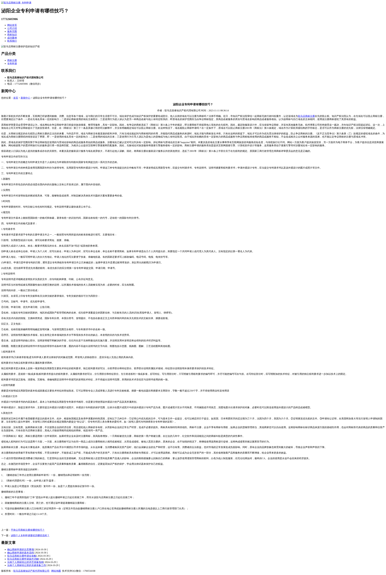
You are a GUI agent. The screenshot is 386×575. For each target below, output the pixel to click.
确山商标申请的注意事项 (20, 549)
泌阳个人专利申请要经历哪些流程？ (30, 535)
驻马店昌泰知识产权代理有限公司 (31, 571)
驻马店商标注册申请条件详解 (23, 559)
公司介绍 (12, 28)
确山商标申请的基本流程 (20, 552)
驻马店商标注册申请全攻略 (21, 556)
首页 (15, 98)
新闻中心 (25, 98)
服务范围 (12, 31)
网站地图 (56, 571)
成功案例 (12, 37)
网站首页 (12, 25)
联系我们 (12, 41)
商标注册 (12, 60)
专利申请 (12, 63)
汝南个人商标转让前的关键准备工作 (26, 565)
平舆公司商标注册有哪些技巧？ (28, 530)
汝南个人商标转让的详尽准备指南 (25, 562)
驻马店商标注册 (306, 116)
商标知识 (12, 34)
